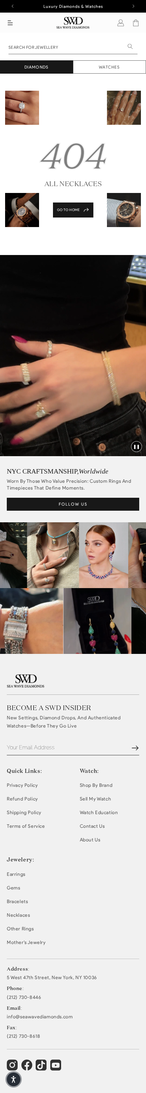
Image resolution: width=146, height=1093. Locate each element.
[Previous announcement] (12, 6)
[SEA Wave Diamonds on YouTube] (42, 1068)
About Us (90, 840)
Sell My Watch (95, 799)
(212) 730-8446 (24, 997)
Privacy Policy (22, 785)
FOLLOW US (73, 504)
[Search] (130, 46)
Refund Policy (22, 799)
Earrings (16, 874)
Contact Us (92, 826)
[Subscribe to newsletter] (135, 747)
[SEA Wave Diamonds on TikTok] (56, 1068)
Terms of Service (26, 826)
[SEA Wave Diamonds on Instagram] (13, 1068)
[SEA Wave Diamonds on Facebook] (27, 1068)
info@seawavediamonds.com (40, 1017)
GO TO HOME (68, 210)
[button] (10, 22)
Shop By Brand (96, 785)
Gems (13, 888)
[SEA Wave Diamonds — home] (73, 22)
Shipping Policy (24, 812)
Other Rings (20, 929)
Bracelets (17, 901)
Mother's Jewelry (26, 942)
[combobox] (73, 46)
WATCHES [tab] (109, 67)
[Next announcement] (133, 6)
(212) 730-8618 (23, 1036)
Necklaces (18, 915)
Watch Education (99, 812)
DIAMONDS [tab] (36, 67)
